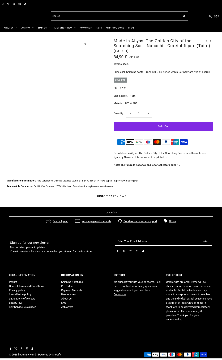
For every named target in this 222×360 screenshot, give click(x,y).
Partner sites (68, 294)
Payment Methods (71, 290)
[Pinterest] (13, 4)
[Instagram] (19, 4)
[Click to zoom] (85, 44)
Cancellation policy (20, 294)
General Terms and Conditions (26, 286)
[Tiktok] (24, 4)
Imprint (13, 282)
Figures (9, 27)
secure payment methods (96, 221)
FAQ (63, 302)
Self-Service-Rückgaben (22, 307)
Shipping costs (134, 72)
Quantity (118, 113)
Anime (25, 27)
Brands (42, 27)
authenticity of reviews (22, 298)
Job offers (67, 307)
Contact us (120, 294)
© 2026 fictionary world (23, 354)
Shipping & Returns (72, 282)
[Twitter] (8, 4)
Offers (172, 221)
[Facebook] (2, 4)
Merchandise (63, 27)
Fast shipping (60, 221)
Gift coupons (115, 27)
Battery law (15, 302)
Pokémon (86, 27)
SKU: (116, 88)
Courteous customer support (140, 221)
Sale (99, 27)
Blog (131, 27)
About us (66, 298)
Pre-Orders (67, 286)
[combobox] (115, 16)
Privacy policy (17, 290)
